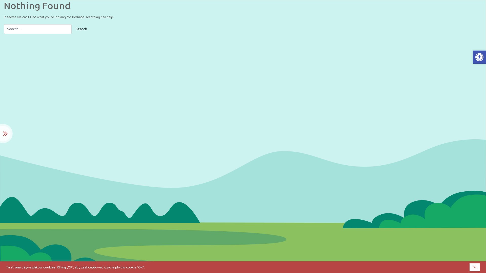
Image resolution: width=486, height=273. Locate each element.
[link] (479, 57)
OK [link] (475, 267)
